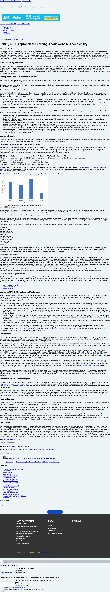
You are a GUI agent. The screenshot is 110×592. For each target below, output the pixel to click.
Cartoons (6, 498)
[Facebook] (74, 527)
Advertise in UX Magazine (24, 533)
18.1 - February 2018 (17, 39)
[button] (10, 48)
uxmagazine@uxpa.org (47, 552)
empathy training (8, 147)
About (33, 7)
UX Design (16, 439)
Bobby (103, 53)
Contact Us (19, 541)
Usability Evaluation (9, 477)
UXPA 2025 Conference (55, 533)
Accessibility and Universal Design (15, 496)
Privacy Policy (20, 538)
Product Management (10, 479)
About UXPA (52, 528)
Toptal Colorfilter (9, 287)
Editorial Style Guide (22, 543)
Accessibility (8, 439)
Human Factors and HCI (11, 486)
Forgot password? (6, 572)
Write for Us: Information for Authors (27, 531)
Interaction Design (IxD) (11, 482)
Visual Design (7, 472)
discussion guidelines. (19, 587)
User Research (8, 474)
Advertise (42, 7)
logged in (12, 446)
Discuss (11, 7)
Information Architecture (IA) (13, 469)
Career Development (10, 493)
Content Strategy (9, 491)
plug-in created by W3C (91, 365)
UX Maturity (7, 471)
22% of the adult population (96, 167)
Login (5, 560)
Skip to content (5, 1)
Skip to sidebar (16, 1)
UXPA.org (51, 526)
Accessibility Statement (23, 536)
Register (6, 562)
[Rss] (91, 527)
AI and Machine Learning (11, 494)
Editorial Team (20, 529)
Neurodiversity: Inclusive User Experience (40, 458)
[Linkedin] (85, 527)
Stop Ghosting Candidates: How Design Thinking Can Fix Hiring (37, 462)
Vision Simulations (9, 288)
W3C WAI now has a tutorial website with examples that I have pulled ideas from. (48, 328)
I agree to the (14, 587)
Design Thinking (8, 487)
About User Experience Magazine (26, 526)
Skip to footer (26, 1)
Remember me (20, 572)
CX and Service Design (11, 489)
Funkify (16, 285)
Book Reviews (8, 484)
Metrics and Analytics (10, 481)
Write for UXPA (22, 7)
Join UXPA (51, 531)
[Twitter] (80, 527)
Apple (20, 99)
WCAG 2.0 (60, 295)
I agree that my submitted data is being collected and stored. (23, 589)
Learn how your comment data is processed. (43, 449)
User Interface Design (10, 476)
